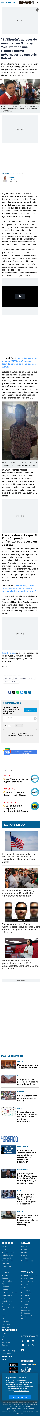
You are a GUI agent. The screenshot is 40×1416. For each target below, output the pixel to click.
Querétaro (25, 1258)
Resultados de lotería (27, 1317)
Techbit (5, 1312)
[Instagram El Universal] (28, 1345)
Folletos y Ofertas (28, 1278)
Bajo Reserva (9, 802)
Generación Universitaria (26, 1291)
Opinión (8, 770)
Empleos (24, 1284)
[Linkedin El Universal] (22, 1350)
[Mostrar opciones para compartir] (37, 10)
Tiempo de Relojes (9, 1351)
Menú (4, 1315)
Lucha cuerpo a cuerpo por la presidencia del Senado (16, 808)
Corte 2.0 (5, 1249)
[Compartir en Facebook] (9, 692)
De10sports (25, 1298)
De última (5, 1318)
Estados (5, 173)
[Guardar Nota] (29, 692)
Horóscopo (25, 1313)
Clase (4, 1333)
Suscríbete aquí (9, 653)
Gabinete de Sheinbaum (7, 1265)
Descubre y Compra (29, 1275)
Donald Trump (7, 1272)
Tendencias (6, 1304)
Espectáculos (7, 1295)
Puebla (24, 1252)
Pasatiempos (26, 1310)
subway (8, 678)
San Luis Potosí (11, 682)
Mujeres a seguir (8, 1252)
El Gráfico (25, 1296)
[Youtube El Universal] (22, 1345)
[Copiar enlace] (25, 692)
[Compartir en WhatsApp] (17, 692)
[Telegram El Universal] (22, 1341)
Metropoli (5, 1275)
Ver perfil (13, 181)
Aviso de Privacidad (21, 1391)
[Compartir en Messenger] (21, 692)
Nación (4, 1246)
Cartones (5, 1287)
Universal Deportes (9, 1292)
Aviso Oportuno (27, 1281)
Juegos (24, 1307)
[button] (25, 2)
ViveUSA (24, 1304)
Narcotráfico (7, 1281)
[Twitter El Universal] (33, 1341)
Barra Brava (9, 775)
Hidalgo (24, 1255)
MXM (4, 1310)
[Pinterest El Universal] (33, 1345)
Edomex (24, 1246)
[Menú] (37, 2)
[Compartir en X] (13, 692)
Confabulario (7, 1301)
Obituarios (25, 1287)
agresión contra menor (24, 678)
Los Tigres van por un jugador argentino (16, 780)
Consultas (6, 1327)
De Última (6, 1342)
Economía (6, 1289)
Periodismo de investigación (7, 1256)
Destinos (5, 1321)
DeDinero (25, 1301)
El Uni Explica (7, 1261)
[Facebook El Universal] (28, 1341)
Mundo (4, 1269)
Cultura (5, 1298)
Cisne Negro (6, 1353)
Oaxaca (24, 1249)
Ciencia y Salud (8, 1307)
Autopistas (6, 1324)
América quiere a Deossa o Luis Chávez (14, 793)
